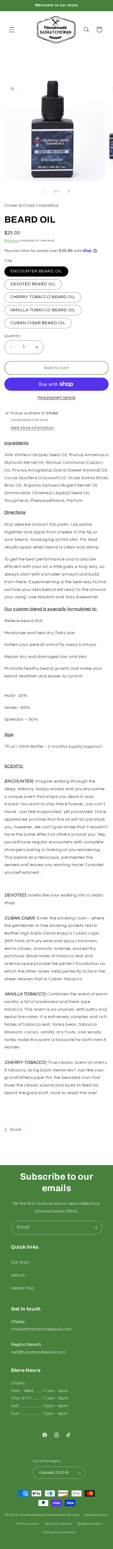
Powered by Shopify (63, 1514)
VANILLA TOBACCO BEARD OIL (42, 310)
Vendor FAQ (22, 1288)
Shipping (11, 240)
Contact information (59, 1532)
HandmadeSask (32, 1514)
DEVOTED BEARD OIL (33, 284)
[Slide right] (69, 191)
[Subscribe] (95, 1227)
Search (18, 1275)
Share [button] (15, 1130)
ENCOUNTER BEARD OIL (36, 271)
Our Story (20, 1262)
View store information (32, 428)
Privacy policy (27, 1523)
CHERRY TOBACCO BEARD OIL (42, 297)
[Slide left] (44, 191)
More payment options (56, 398)
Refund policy (96, 1514)
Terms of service (58, 1523)
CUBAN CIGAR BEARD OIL (38, 323)
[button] (11, 29)
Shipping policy (89, 1523)
